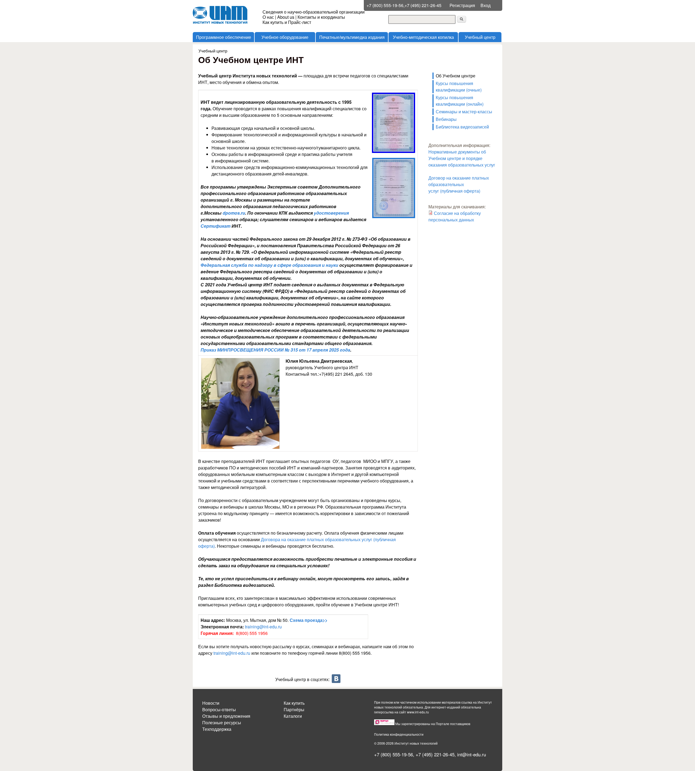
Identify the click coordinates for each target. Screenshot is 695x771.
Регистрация (462, 5)
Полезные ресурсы (221, 722)
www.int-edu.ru (418, 712)
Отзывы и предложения (226, 716)
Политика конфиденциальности (399, 734)
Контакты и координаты (321, 17)
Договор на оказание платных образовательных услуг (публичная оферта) (458, 184)
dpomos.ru (234, 213)
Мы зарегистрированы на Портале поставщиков (432, 723)
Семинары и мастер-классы (464, 111)
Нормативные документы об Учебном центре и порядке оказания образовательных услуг (462, 158)
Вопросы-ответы (219, 709)
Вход (486, 5)
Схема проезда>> (308, 620)
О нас (268, 17)
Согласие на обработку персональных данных (454, 216)
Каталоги (293, 716)
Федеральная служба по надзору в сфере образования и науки (269, 265)
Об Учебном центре (455, 76)
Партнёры (294, 709)
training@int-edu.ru (263, 626)
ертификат (217, 226)
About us (285, 17)
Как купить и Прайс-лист (287, 22)
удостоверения (331, 213)
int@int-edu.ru (471, 754)
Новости (210, 703)
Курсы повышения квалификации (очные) (459, 86)
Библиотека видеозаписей (462, 127)
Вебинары (446, 119)
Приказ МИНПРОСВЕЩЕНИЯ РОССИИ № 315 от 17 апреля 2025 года (275, 350)
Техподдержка (216, 729)
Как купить (294, 703)
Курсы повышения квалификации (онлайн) (460, 100)
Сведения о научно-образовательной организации (314, 12)
